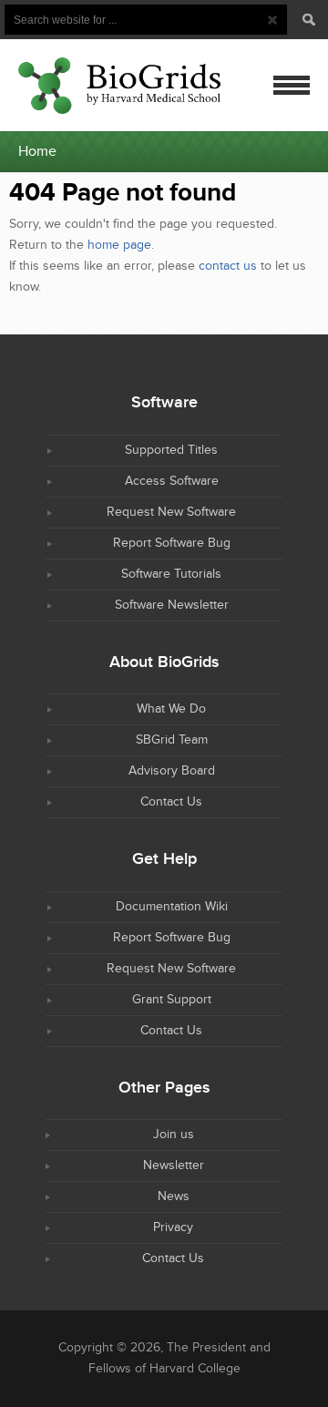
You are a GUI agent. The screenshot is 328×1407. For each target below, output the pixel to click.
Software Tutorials (171, 574)
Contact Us (171, 802)
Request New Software (171, 512)
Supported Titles (171, 450)
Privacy (173, 1227)
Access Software (172, 481)
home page (119, 245)
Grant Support (171, 999)
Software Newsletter (172, 605)
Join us (173, 1134)
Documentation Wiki (172, 906)
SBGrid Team (172, 740)
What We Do (171, 709)
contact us (228, 266)
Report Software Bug (172, 543)
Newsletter (173, 1165)
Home (37, 151)
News (174, 1196)
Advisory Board (171, 771)
